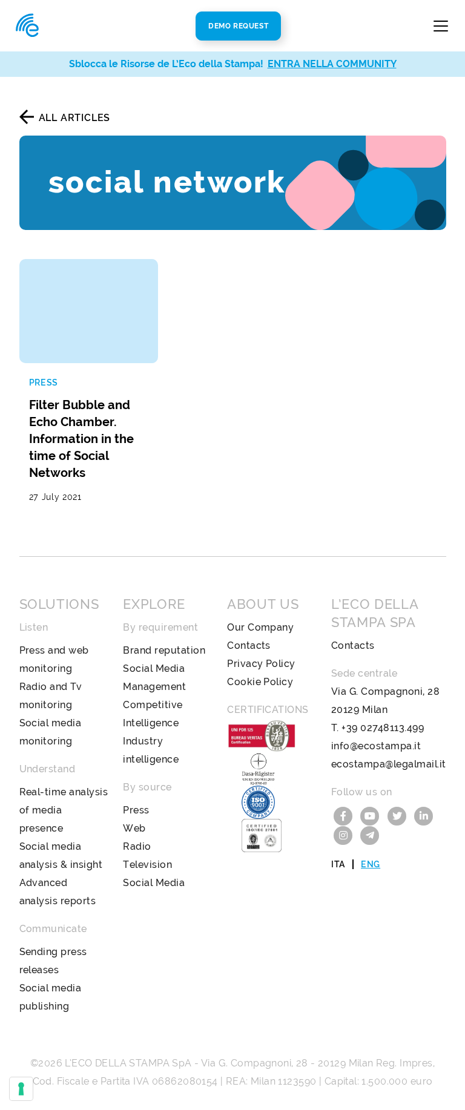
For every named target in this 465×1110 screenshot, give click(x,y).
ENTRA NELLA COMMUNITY (332, 64)
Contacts (249, 645)
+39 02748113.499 (382, 728)
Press (136, 810)
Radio (137, 846)
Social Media (154, 882)
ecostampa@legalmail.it (388, 764)
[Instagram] (344, 834)
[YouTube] (371, 815)
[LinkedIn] (424, 815)
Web (134, 828)
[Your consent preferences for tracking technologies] (21, 1088)
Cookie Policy (260, 682)
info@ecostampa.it (376, 746)
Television (147, 864)
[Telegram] (370, 834)
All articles (75, 117)
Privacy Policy (261, 663)
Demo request (238, 26)
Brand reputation (164, 650)
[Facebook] (344, 815)
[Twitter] (398, 815)
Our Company (260, 627)
